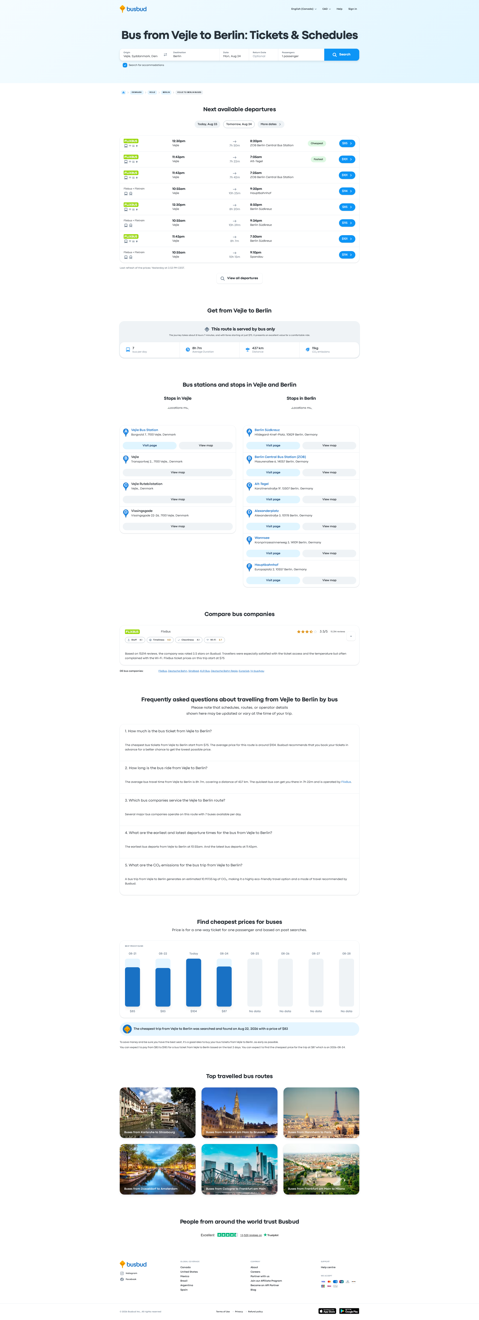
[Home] (123, 92)
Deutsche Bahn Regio (224, 671)
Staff (134, 640)
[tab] (207, 124)
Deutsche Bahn (177, 671)
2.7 (220, 640)
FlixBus (166, 631)
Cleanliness (187, 640)
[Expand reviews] (351, 636)
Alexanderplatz (267, 511)
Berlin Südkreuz (267, 430)
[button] (165, 55)
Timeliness (158, 640)
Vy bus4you (257, 671)
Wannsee (262, 538)
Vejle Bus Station (144, 430)
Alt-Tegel (262, 484)
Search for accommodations (146, 65)
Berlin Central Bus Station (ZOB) (280, 457)
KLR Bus (205, 671)
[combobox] (140, 54)
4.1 (141, 640)
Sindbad (193, 671)
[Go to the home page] (133, 9)
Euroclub (244, 671)
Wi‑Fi (213, 640)
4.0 (169, 640)
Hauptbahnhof (266, 565)
